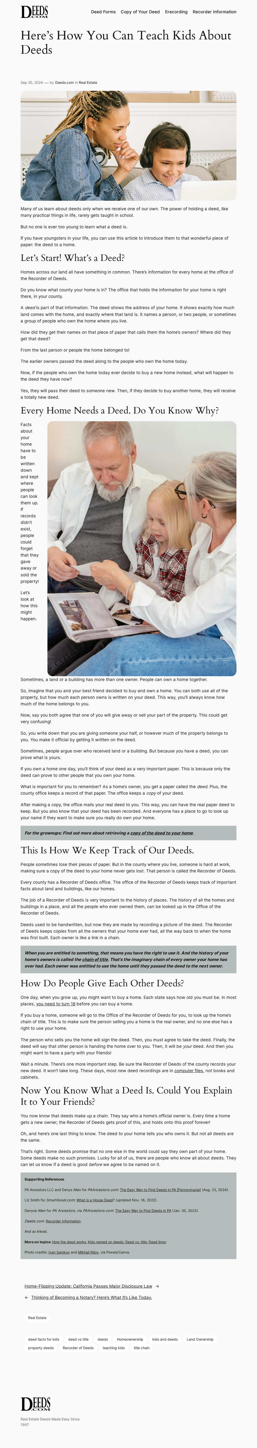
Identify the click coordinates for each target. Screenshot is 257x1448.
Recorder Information (63, 1221)
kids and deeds (165, 1339)
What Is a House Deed (95, 1200)
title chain (142, 1348)
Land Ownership (200, 1339)
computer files (188, 1070)
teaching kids (114, 1348)
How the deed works (69, 1242)
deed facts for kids (43, 1339)
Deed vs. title (136, 1242)
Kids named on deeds (105, 1242)
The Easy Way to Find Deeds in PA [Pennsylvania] (160, 1190)
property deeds (41, 1348)
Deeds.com (64, 82)
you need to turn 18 (55, 1003)
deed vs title (78, 1339)
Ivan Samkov (59, 1252)
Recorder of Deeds (78, 1348)
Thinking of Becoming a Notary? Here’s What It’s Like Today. (91, 1297)
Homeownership (130, 1339)
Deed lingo (157, 1242)
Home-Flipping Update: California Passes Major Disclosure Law (88, 1286)
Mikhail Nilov (88, 1252)
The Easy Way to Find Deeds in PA (143, 1210)
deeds (103, 1339)
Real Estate (88, 82)
